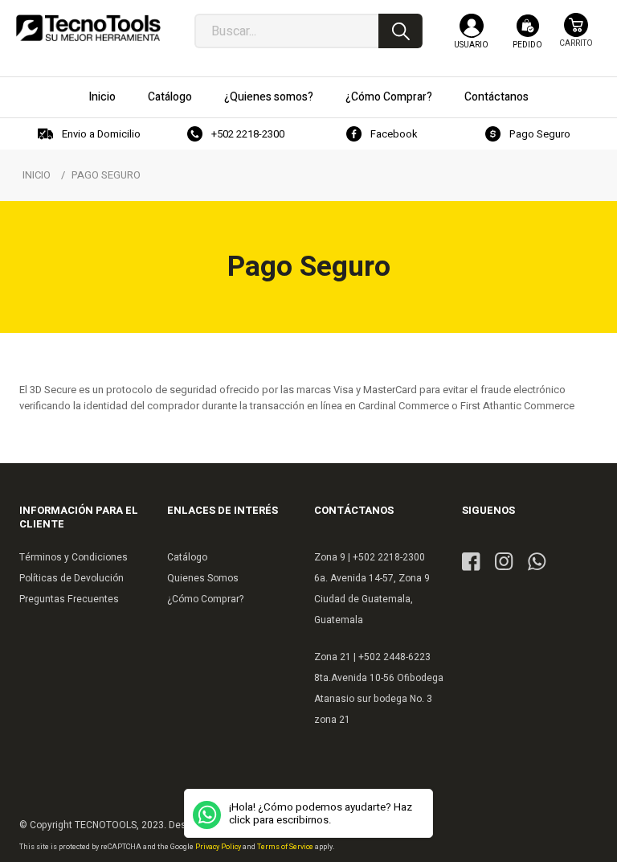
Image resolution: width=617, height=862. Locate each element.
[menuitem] (102, 97)
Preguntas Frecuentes (69, 599)
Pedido (527, 45)
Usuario (471, 45)
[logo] (88, 32)
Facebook (394, 134)
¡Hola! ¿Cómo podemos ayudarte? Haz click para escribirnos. (320, 813)
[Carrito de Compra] (576, 38)
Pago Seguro (539, 134)
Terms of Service (286, 847)
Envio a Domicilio (101, 134)
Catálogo (187, 557)
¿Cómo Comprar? (205, 599)
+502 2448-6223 (394, 657)
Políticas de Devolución (71, 578)
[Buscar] (400, 31)
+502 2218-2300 (247, 134)
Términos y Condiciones (73, 557)
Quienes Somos (203, 578)
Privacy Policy (219, 847)
